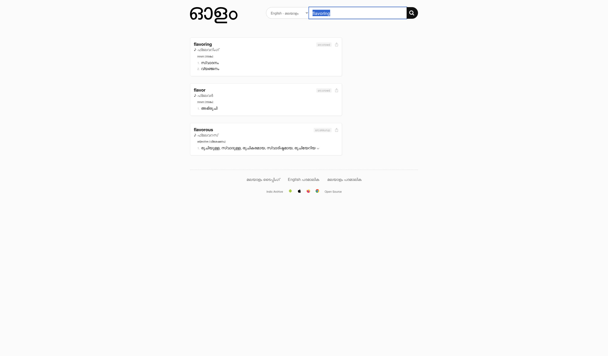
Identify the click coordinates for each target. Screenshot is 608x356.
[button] (318, 148)
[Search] (412, 13)
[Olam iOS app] (299, 191)
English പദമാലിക (304, 179)
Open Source (333, 191)
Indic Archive (274, 191)
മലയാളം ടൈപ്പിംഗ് (263, 179)
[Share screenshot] (336, 44)
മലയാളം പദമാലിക (344, 179)
